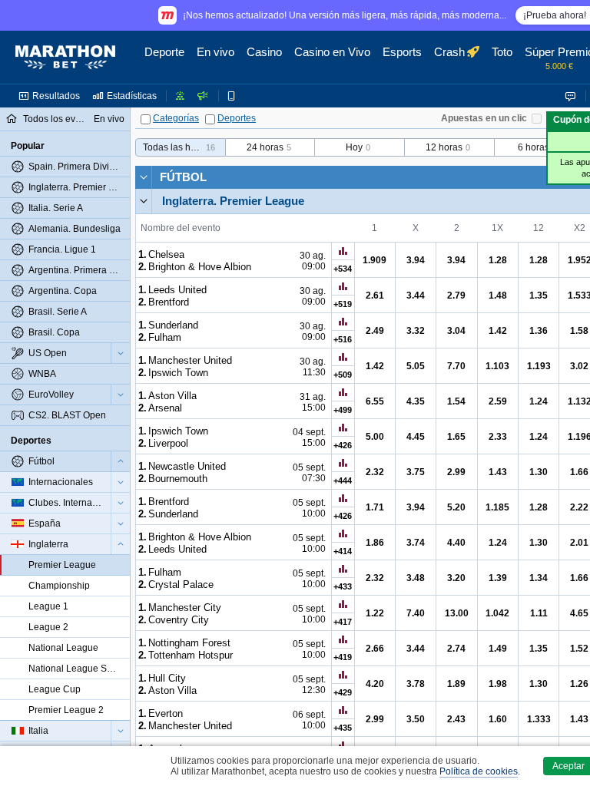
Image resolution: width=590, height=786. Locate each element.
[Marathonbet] (65, 57)
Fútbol (183, 176)
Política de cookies (478, 771)
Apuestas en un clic (484, 118)
